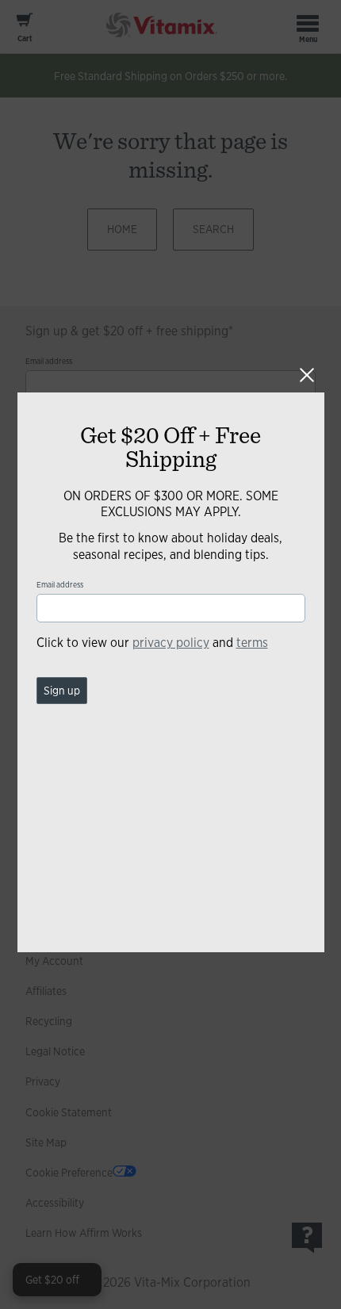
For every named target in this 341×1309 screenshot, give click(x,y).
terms (252, 642)
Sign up (62, 690)
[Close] (306, 375)
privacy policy (170, 642)
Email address (59, 585)
